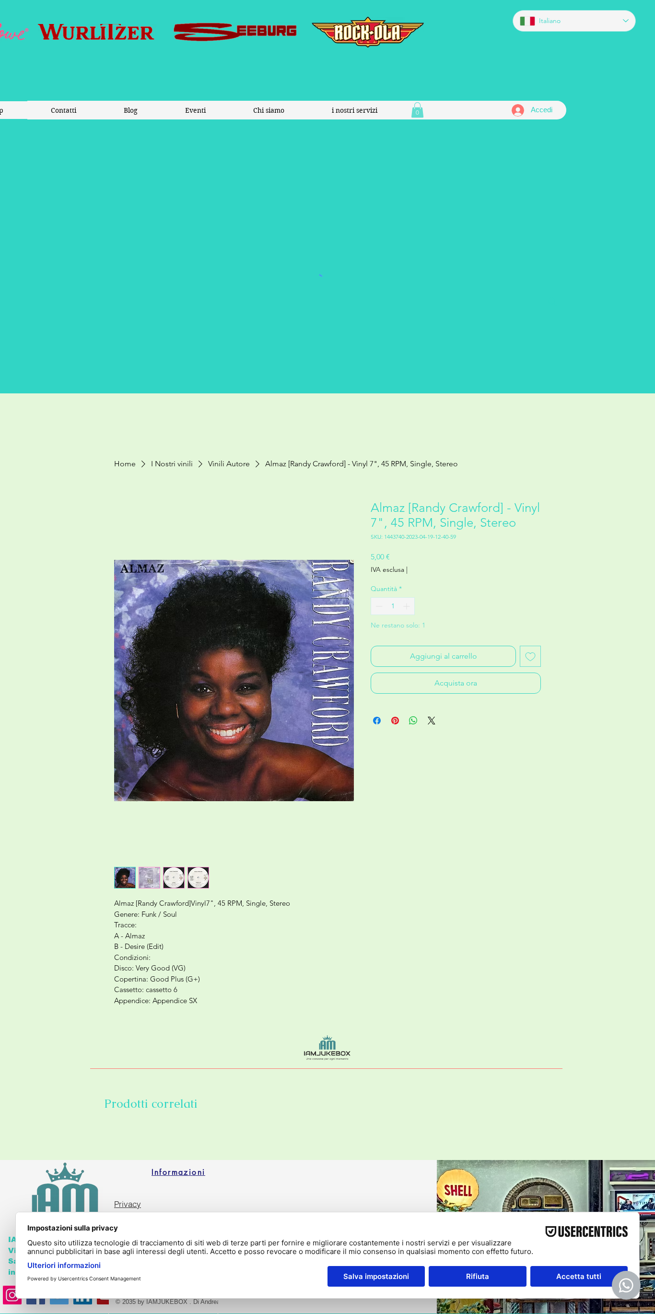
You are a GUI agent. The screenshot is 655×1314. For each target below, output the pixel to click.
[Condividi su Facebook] (377, 720)
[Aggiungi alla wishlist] (530, 656)
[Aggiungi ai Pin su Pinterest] (395, 720)
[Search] (552, 302)
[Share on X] (431, 720)
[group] (327, 1135)
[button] (417, 110)
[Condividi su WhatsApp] (413, 720)
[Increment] (407, 606)
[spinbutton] (392, 606)
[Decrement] (378, 606)
